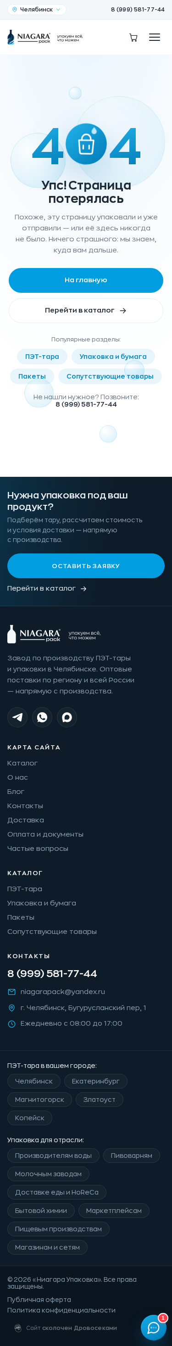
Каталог (22, 763)
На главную (86, 280)
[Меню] (154, 37)
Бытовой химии (41, 1210)
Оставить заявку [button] (86, 566)
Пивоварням (131, 1155)
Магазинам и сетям (47, 1247)
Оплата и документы (45, 834)
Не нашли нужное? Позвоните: (86, 401)
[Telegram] (17, 717)
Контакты (25, 806)
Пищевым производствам (58, 1229)
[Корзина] (133, 37)
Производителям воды (53, 1155)
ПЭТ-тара (42, 356)
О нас (17, 777)
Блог (15, 791)
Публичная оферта (39, 1300)
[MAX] (67, 717)
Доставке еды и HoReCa (57, 1192)
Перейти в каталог (80, 310)
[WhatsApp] (42, 717)
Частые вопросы (37, 848)
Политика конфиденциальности (61, 1310)
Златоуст (99, 1099)
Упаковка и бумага (113, 356)
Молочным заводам (48, 1174)
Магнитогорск (39, 1099)
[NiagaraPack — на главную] (45, 37)
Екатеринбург (96, 1081)
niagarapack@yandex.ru (63, 992)
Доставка (25, 820)
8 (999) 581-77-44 (138, 9)
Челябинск (34, 1081)
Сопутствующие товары (110, 376)
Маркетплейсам (114, 1210)
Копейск (29, 1118)
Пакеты (32, 376)
